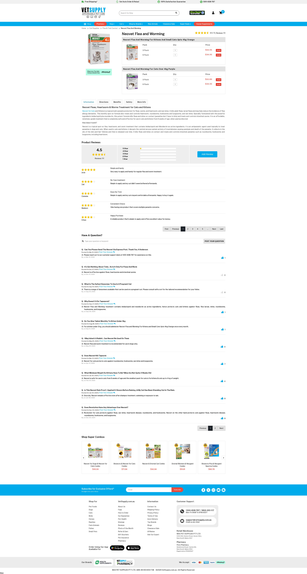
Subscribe (177, 490)
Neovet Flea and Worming (131, 28)
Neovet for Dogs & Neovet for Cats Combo (95, 465)
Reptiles (92, 522)
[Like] (222, 257)
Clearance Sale (153, 528)
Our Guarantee (123, 516)
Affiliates (151, 531)
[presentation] (83, 458)
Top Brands (151, 522)
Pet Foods (93, 507)
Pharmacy (100, 24)
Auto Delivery (152, 519)
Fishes (91, 528)
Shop (89, 24)
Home (84, 28)
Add (219, 50)
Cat (121, 24)
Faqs (120, 510)
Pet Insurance (123, 538)
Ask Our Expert (153, 535)
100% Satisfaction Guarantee (173, 2)
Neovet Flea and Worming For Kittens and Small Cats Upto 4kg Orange (159, 40)
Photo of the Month (125, 528)
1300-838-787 (209, 2)
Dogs (91, 510)
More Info (141, 102)
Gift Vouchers (123, 535)
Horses (91, 519)
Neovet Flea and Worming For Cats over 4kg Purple (149, 69)
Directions (103, 102)
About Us (121, 507)
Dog (111, 24)
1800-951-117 (207, 510)
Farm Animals (94, 525)
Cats (90, 513)
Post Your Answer (106, 252)
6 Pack (146, 55)
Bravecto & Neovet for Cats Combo (124, 465)
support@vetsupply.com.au (198, 520)
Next (214, 229)
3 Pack (146, 50)
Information (89, 102)
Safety (129, 102)
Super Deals (185, 24)
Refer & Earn (123, 531)
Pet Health (122, 519)
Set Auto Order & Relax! (129, 2)
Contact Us (151, 507)
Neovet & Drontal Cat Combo (153, 464)
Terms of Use (152, 516)
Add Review (207, 154)
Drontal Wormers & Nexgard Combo (182, 465)
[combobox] (144, 13)
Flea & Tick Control (110, 28)
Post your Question (214, 241)
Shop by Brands (135, 24)
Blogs (149, 525)
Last (221, 229)
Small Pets (93, 531)
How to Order (123, 513)
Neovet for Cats (88, 111)
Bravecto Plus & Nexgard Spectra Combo (211, 465)
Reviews (121, 525)
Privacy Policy (152, 513)
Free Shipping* (91, 2)
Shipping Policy (153, 510)
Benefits (117, 102)
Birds (91, 516)
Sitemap (121, 522)
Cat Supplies (94, 28)
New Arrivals (153, 24)
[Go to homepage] (94, 17)
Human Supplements (204, 24)
